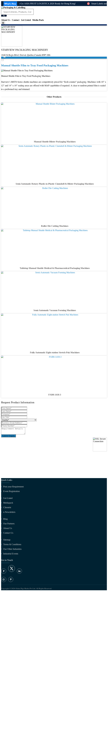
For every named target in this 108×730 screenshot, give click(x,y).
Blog (5, 519)
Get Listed (26, 20)
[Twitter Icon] (11, 571)
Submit (5, 628)
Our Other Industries (12, 549)
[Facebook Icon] (3, 571)
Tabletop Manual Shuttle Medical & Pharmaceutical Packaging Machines (55, 268)
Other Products (54, 97)
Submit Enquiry (8, 436)
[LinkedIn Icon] (19, 571)
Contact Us (8, 533)
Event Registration (11, 491)
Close (3, 474)
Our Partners (8, 523)
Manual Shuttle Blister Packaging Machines (55, 141)
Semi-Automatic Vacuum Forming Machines (54, 310)
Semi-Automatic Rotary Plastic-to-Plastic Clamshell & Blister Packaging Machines (55, 184)
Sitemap (6, 540)
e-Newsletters (9, 512)
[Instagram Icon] (3, 579)
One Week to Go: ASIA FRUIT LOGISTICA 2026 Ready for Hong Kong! (39, 3)
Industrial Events (10, 553)
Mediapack (8, 503)
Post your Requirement (13, 486)
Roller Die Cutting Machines (54, 226)
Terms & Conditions (12, 544)
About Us (5, 20)
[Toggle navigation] (3, 23)
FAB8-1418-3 (54, 394)
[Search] (4, 16)
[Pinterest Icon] (10, 579)
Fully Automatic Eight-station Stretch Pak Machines (55, 352)
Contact (15, 20)
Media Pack (38, 20)
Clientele (7, 507)
